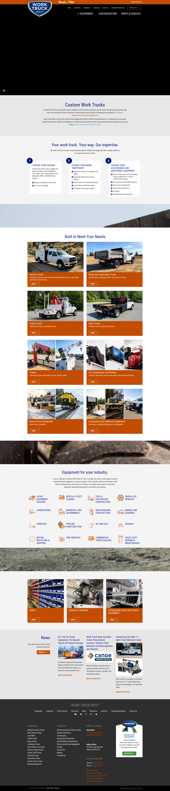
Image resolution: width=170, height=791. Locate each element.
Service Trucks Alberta (94, 773)
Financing (74, 711)
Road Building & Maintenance (67, 741)
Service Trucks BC (92, 770)
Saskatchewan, (77, 115)
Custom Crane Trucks (34, 761)
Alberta (120, 113)
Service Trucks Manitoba (94, 778)
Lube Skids (31, 736)
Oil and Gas (61, 750)
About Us (104, 711)
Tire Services (61, 755)
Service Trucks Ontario (94, 781)
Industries (49, 711)
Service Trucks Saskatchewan (96, 776)
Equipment (38, 711)
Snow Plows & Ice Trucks (36, 747)
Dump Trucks (31, 741)
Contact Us (133, 711)
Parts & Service (62, 711)
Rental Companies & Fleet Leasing (69, 730)
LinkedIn (81, 715)
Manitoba (85, 115)
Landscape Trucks (33, 744)
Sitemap (57, 788)
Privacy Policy (49, 788)
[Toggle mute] (4, 90)
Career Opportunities (118, 711)
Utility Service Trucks (34, 733)
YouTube (75, 715)
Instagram (91, 715)
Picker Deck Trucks (33, 758)
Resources (93, 711)
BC (116, 113)
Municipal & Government (65, 738)
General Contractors (64, 733)
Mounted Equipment (34, 764)
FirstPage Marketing (137, 788)
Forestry (60, 747)
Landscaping (61, 736)
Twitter (96, 715)
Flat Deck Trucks (33, 755)
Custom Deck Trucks (34, 753)
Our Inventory (108, 13)
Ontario (95, 115)
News (84, 711)
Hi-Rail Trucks (32, 738)
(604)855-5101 (96, 766)
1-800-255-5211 (98, 763)
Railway (59, 753)
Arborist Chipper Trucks (35, 750)
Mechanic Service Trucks (35, 730)
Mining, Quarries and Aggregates (68, 744)
